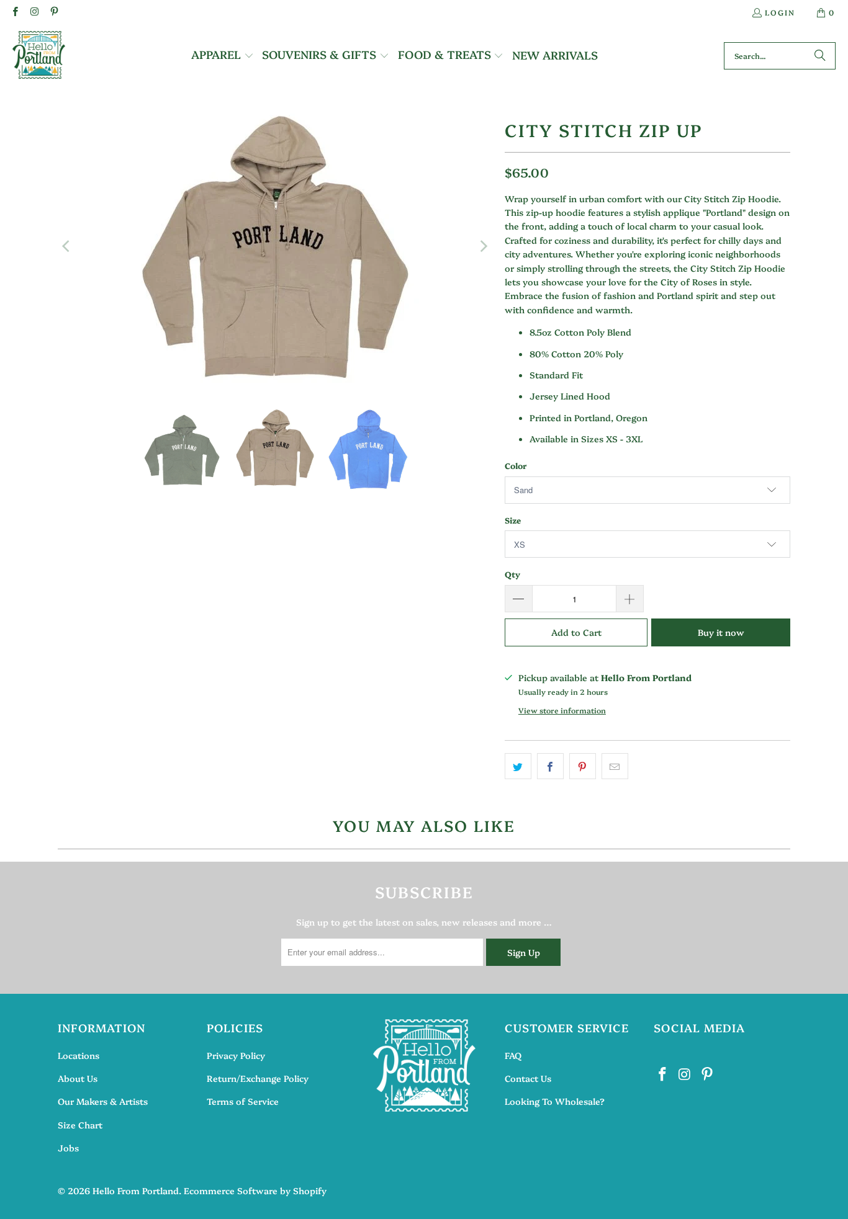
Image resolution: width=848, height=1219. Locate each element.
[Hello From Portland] (38, 55)
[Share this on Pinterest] (582, 766)
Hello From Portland (135, 1190)
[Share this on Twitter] (518, 766)
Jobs (68, 1147)
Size (513, 519)
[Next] (483, 246)
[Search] (820, 55)
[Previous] (67, 246)
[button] (222, 55)
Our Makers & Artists (103, 1101)
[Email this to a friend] (615, 766)
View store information (562, 710)
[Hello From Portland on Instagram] (34, 12)
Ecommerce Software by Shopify (255, 1190)
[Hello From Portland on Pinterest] (53, 12)
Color (515, 465)
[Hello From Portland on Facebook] (14, 12)
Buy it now (721, 632)
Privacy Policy (236, 1055)
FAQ (513, 1055)
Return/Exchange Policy (258, 1078)
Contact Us (528, 1078)
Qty (512, 573)
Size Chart (80, 1125)
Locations (78, 1055)
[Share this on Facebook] (550, 766)
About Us (77, 1078)
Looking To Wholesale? (555, 1101)
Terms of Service (243, 1101)
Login (780, 12)
